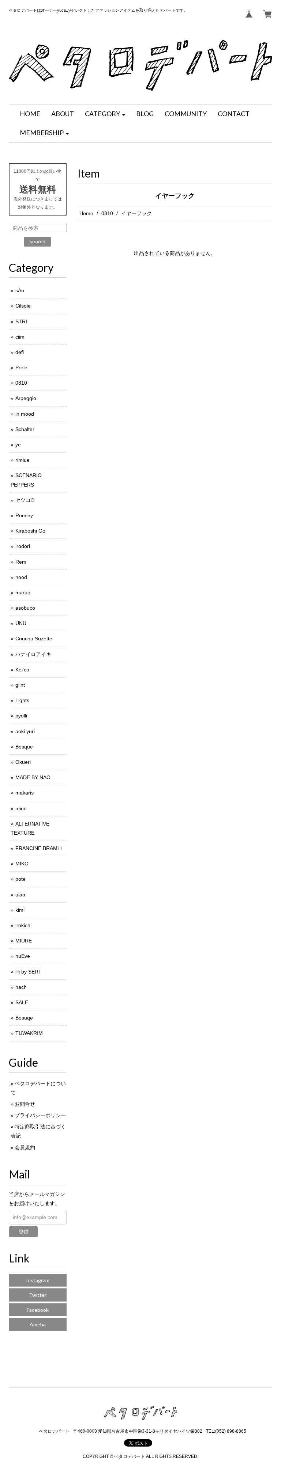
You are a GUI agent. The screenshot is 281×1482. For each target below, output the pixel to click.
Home (86, 213)
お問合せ (25, 1104)
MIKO (22, 863)
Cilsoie (23, 306)
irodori (22, 546)
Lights (22, 700)
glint (20, 685)
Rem (20, 562)
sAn (19, 290)
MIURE (23, 941)
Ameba (38, 1324)
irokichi (23, 925)
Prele (21, 367)
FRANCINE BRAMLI (38, 848)
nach (21, 987)
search (37, 241)
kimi (20, 910)
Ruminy (24, 515)
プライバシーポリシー (40, 1115)
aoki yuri (25, 731)
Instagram (37, 1280)
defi (19, 352)
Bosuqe (24, 1018)
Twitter (37, 1295)
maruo (22, 592)
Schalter (24, 429)
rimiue (22, 460)
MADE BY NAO (32, 777)
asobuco (25, 608)
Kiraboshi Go (30, 531)
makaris (24, 793)
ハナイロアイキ (33, 654)
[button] (105, 113)
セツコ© (24, 500)
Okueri (23, 762)
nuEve (22, 956)
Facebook (38, 1310)
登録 (23, 1232)
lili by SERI (27, 972)
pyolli (21, 716)
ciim (20, 337)
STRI (21, 321)
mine (21, 808)
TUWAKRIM (29, 1033)
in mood (24, 414)
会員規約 (25, 1147)
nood (21, 577)
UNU (20, 623)
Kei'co (22, 670)
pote (20, 879)
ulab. (21, 895)
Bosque (24, 747)
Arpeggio (25, 398)
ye (18, 444)
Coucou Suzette (33, 638)
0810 (107, 213)
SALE (21, 1002)
